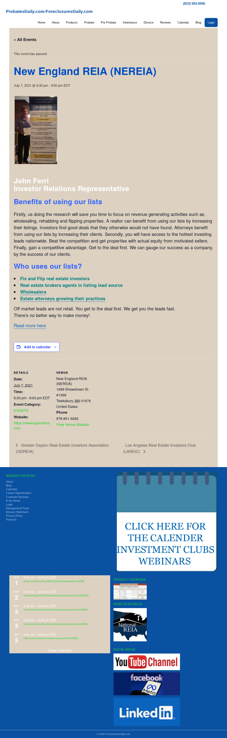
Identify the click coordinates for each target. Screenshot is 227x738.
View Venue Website (72, 424)
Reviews (165, 22)
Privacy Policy (14, 515)
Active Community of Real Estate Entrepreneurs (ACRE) (53, 581)
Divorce (148, 22)
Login (211, 22)
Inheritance (130, 22)
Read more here (30, 325)
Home (41, 22)
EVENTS (21, 410)
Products (72, 22)
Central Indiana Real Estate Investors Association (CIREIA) (55, 609)
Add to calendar (37, 346)
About (55, 22)
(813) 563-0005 (194, 3)
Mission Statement (17, 512)
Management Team (17, 508)
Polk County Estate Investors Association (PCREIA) (50, 638)
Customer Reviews (17, 497)
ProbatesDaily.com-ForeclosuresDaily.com (49, 11)
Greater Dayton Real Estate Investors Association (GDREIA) (56, 595)
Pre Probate (108, 22)
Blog (198, 22)
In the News (13, 500)
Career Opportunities (18, 493)
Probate (89, 22)
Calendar (183, 22)
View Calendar (60, 650)
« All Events (25, 39)
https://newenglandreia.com (32, 425)
